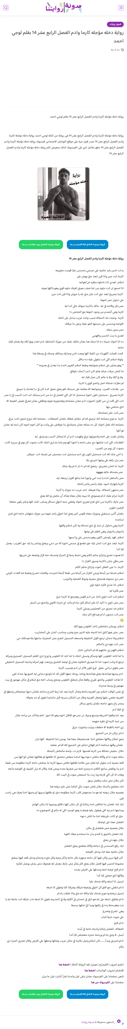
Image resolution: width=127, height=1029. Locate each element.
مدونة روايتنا (88, 1022)
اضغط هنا (64, 964)
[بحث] (5, 7)
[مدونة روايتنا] (63, 7)
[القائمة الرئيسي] (121, 7)
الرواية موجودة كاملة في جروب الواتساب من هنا (41, 244)
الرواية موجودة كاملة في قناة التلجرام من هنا (87, 244)
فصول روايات (115, 24)
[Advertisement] (63, 77)
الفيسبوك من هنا (100, 982)
